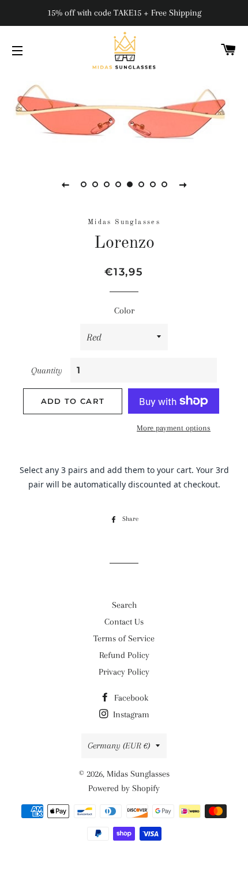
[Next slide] (183, 184)
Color (124, 310)
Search (124, 605)
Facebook (130, 698)
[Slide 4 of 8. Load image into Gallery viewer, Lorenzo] (118, 184)
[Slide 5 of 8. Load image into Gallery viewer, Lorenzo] (130, 184)
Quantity (46, 370)
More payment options (174, 427)
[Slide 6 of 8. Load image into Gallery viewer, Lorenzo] (141, 184)
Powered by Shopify (124, 788)
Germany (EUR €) (119, 745)
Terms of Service (124, 638)
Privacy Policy (124, 672)
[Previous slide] (65, 184)
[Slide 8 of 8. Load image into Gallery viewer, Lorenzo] (164, 184)
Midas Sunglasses (138, 774)
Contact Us (124, 621)
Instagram (130, 714)
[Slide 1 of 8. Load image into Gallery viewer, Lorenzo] (83, 184)
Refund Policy (124, 655)
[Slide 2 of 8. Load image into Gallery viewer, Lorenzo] (95, 184)
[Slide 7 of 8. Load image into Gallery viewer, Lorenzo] (153, 184)
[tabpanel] (124, 114)
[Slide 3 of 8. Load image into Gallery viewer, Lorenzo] (106, 184)
